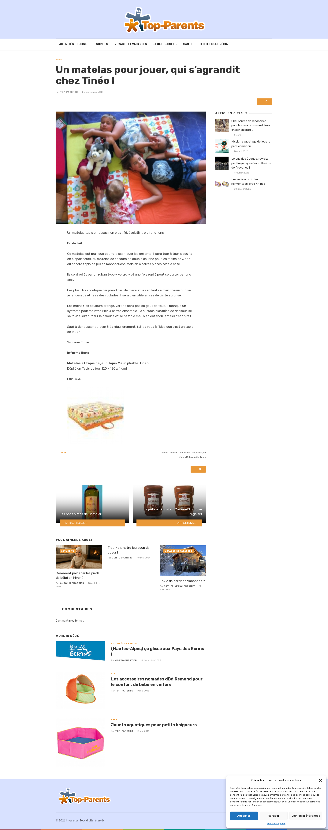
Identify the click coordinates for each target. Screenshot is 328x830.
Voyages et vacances (131, 44)
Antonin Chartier (72, 583)
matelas (185, 452)
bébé (165, 452)
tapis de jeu (199, 452)
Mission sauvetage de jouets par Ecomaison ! (250, 144)
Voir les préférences (306, 815)
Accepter (244, 815)
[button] (320, 780)
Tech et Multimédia (213, 44)
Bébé (59, 60)
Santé (187, 44)
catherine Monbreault (179, 586)
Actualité (67, 551)
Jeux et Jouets (165, 44)
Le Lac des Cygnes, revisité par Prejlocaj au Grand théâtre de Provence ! (251, 163)
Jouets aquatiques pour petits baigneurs (154, 724)
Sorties (102, 44)
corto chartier (122, 557)
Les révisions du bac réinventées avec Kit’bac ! (248, 181)
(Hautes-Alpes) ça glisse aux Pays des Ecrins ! (157, 651)
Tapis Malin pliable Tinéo (193, 457)
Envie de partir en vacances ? (182, 581)
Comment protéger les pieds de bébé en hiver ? (77, 575)
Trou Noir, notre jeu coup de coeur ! (129, 550)
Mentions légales (276, 823)
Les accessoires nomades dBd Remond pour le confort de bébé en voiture (157, 682)
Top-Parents (69, 92)
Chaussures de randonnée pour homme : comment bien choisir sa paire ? (250, 125)
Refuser (273, 815)
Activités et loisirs (74, 44)
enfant (174, 452)
